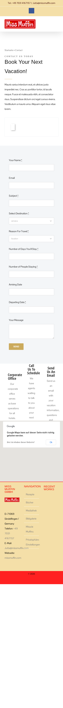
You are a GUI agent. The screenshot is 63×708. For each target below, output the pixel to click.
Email (12, 178)
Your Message (16, 320)
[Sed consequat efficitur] (50, 497)
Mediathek (31, 510)
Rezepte (30, 494)
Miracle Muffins (29, 529)
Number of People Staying (23, 266)
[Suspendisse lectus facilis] (46, 497)
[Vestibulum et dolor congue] (48, 497)
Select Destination (19, 213)
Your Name (15, 160)
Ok (51, 442)
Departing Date (17, 302)
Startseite (9, 50)
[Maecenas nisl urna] (49, 497)
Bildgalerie (31, 518)
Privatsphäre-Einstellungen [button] (31, 542)
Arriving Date (15, 284)
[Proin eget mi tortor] (51, 497)
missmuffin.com (13, 557)
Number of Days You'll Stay (23, 249)
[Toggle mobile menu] (57, 26)
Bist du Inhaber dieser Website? (21, 442)
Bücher (29, 502)
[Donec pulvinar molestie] (47, 497)
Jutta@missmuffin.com (44, 3)
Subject (13, 195)
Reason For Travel (19, 231)
